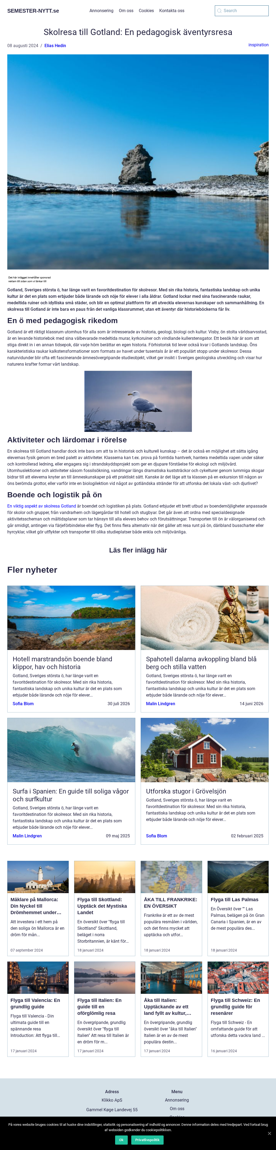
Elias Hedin (55, 45)
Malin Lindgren (160, 703)
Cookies (146, 10)
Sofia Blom (23, 703)
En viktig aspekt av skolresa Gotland (41, 506)
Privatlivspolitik (147, 1140)
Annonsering (101, 10)
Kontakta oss (171, 10)
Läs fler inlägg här (138, 550)
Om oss (126, 10)
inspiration (259, 44)
